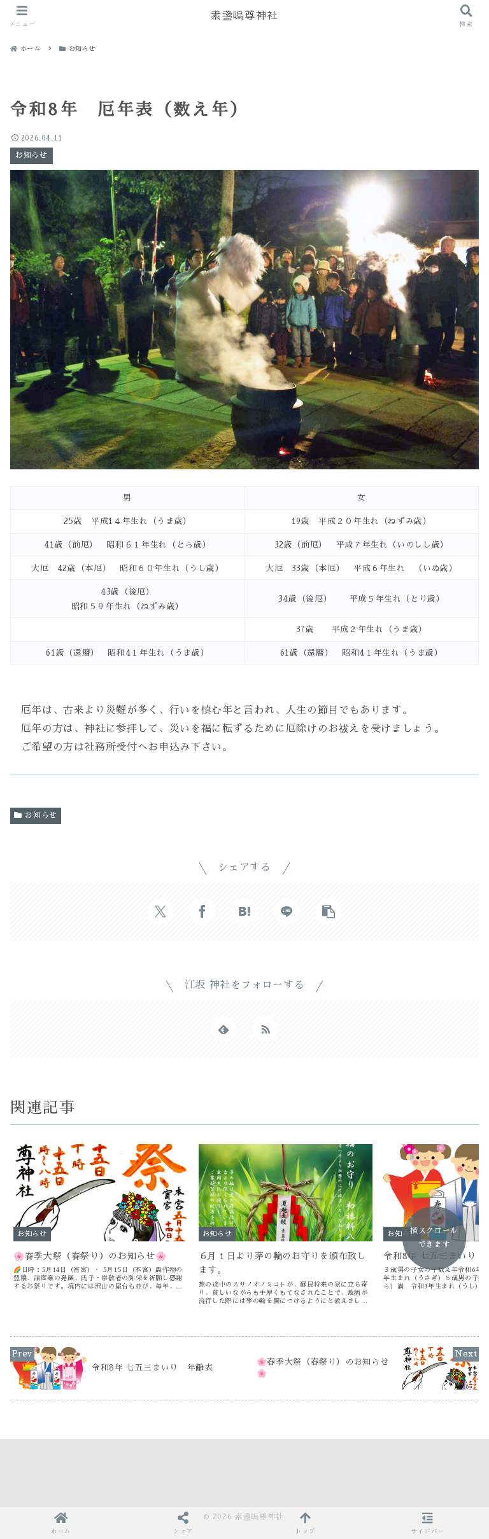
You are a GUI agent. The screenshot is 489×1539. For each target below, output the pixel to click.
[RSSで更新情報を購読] (265, 1029)
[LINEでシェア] (286, 911)
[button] (328, 911)
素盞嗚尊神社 (244, 16)
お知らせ (41, 815)
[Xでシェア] (160, 911)
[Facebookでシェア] (202, 911)
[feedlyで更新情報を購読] (223, 1029)
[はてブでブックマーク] (244, 911)
